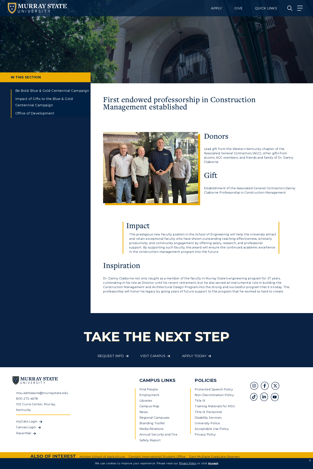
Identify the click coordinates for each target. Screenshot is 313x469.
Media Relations (151, 429)
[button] (310, 460)
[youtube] (276, 397)
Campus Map (149, 406)
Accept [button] (213, 463)
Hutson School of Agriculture (102, 456)
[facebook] (266, 386)
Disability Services (208, 417)
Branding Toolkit (152, 423)
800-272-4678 (27, 398)
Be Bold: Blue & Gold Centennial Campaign (52, 91)
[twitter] (276, 386)
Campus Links (157, 380)
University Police (207, 423)
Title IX (200, 400)
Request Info (111, 356)
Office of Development (34, 113)
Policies (206, 380)
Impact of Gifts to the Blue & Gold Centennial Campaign (44, 102)
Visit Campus (152, 356)
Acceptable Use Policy (212, 429)
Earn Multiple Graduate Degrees (214, 456)
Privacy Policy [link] (188, 463)
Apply (216, 8)
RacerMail (23, 433)
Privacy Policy (205, 434)
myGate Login (26, 421)
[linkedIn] (265, 397)
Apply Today (194, 356)
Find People (148, 389)
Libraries (145, 400)
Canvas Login (26, 427)
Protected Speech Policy (214, 389)
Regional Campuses (154, 417)
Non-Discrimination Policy (214, 395)
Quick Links (266, 8)
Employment (149, 395)
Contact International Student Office (157, 456)
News (143, 412)
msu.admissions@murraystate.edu (42, 393)
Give (238, 8)
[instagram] (255, 386)
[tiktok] (255, 397)
